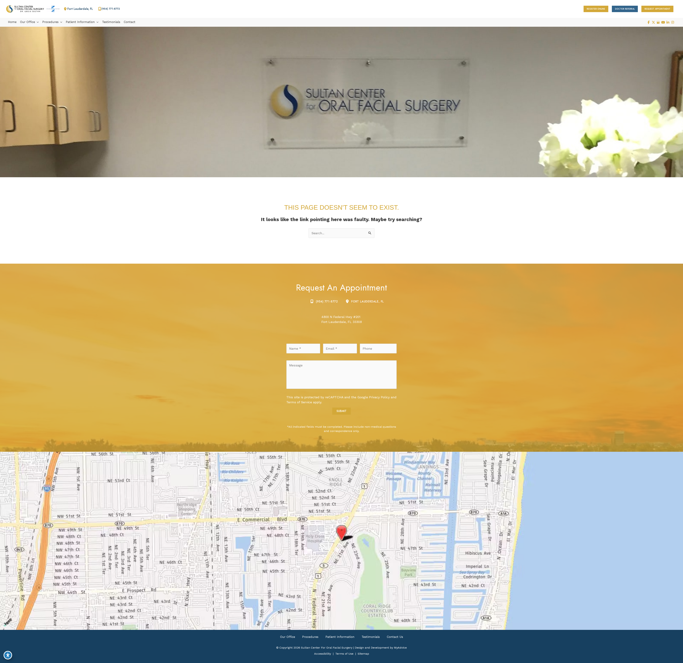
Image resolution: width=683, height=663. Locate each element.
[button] (596, 9)
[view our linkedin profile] (667, 22)
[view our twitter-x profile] (653, 22)
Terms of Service (299, 402)
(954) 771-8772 (327, 301)
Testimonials (371, 636)
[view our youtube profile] (663, 22)
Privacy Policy (379, 397)
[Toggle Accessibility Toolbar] (8, 655)
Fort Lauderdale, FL (367, 301)
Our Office (287, 636)
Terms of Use (344, 653)
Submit (341, 411)
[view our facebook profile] (648, 22)
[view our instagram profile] (672, 22)
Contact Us (395, 636)
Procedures (310, 636)
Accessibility (322, 653)
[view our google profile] (658, 22)
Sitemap (363, 653)
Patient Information (339, 636)
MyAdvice (400, 647)
